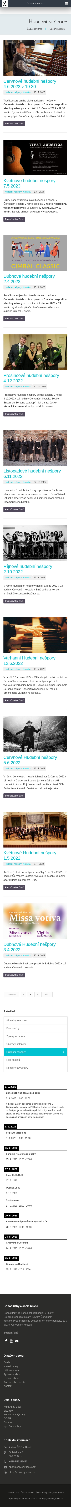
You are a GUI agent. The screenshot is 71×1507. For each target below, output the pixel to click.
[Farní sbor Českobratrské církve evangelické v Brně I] (4, 3)
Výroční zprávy (12, 1426)
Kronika (27, 92)
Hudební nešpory (13, 92)
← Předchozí (11, 994)
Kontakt (8, 1385)
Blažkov (8, 1410)
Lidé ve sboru (11, 1370)
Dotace (8, 1422)
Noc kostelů (13, 1059)
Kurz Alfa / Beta (12, 1406)
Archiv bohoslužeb (14, 1382)
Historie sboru (11, 1378)
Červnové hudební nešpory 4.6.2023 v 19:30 (29, 84)
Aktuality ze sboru (16, 1020)
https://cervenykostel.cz (22, 1472)
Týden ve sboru (12, 1374)
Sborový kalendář (16, 1043)
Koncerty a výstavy (17, 1067)
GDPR (7, 1418)
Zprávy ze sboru (15, 1036)
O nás (7, 1362)
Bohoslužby (13, 1028)
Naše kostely (11, 1366)
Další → (47, 994)
